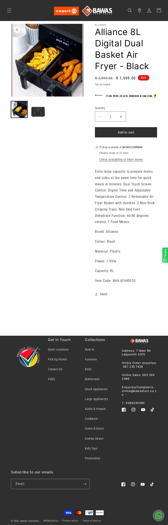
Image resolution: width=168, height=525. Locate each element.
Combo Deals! (94, 438)
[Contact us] (158, 515)
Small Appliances (96, 389)
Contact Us (55, 369)
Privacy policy (70, 520)
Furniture (91, 359)
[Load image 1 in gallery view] (19, 109)
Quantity (100, 108)
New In (89, 349)
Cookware (91, 418)
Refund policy (51, 520)
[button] (9, 10)
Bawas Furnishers (29, 521)
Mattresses (92, 379)
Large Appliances (96, 399)
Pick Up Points (57, 359)
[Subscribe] (84, 484)
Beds (88, 369)
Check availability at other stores (121, 159)
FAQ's (51, 379)
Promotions (92, 458)
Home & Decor (94, 428)
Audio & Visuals (95, 409)
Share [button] (104, 294)
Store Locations (58, 349)
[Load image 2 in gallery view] (38, 109)
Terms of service (92, 520)
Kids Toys (91, 448)
